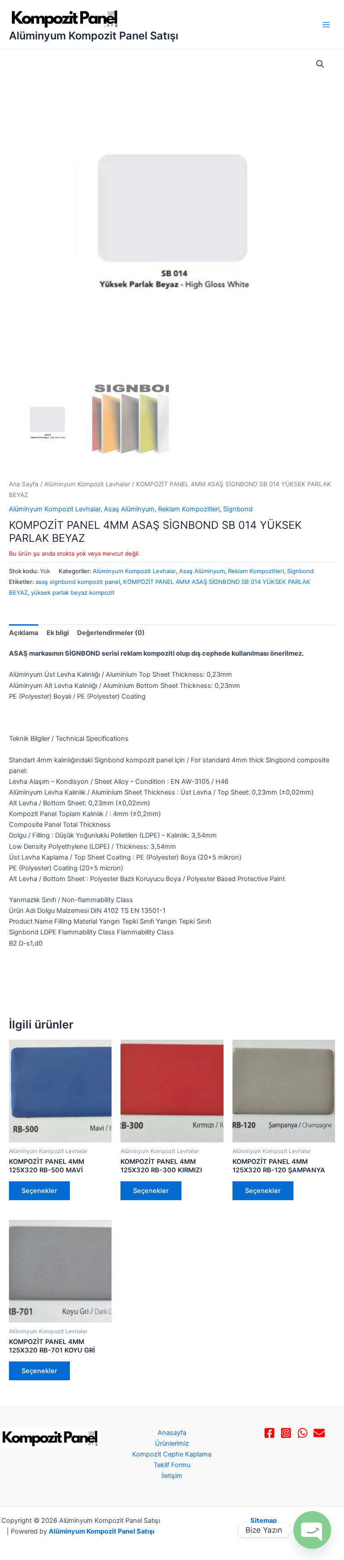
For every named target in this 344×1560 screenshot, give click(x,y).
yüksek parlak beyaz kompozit (73, 592)
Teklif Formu (172, 1465)
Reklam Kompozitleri (188, 509)
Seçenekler (39, 1191)
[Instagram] (286, 1433)
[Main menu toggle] (326, 24)
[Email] (319, 1433)
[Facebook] (269, 1433)
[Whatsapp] (302, 1433)
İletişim (171, 1476)
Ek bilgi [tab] (58, 633)
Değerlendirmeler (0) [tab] (111, 633)
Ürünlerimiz (172, 1443)
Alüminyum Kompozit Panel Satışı (93, 35)
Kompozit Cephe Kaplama (171, 1454)
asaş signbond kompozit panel (77, 581)
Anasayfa (172, 1433)
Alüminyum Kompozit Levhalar (87, 484)
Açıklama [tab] (23, 633)
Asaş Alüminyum (129, 509)
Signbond (238, 509)
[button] (320, 64)
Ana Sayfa (24, 484)
